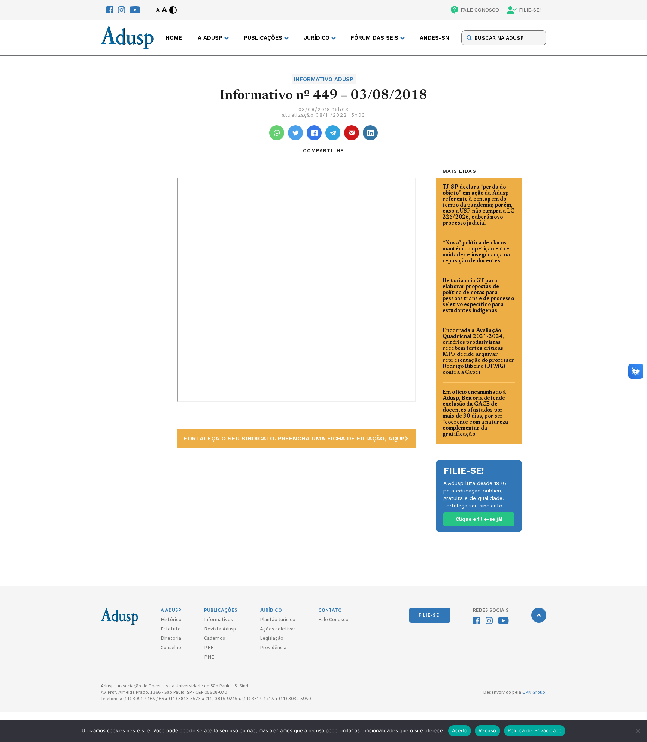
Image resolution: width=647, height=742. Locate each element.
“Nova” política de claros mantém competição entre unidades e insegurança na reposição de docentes (476, 252)
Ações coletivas (278, 629)
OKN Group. (534, 692)
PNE (209, 657)
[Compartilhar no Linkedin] (370, 132)
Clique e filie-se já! (479, 519)
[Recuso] (637, 731)
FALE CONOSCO (480, 10)
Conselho (171, 648)
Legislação (271, 639)
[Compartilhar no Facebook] (314, 132)
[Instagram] (121, 9)
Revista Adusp (220, 629)
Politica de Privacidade (535, 730)
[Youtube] (135, 9)
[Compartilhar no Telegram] (332, 132)
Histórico (171, 620)
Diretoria (171, 639)
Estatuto (171, 629)
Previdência (273, 648)
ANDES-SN (434, 37)
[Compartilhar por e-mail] (351, 132)
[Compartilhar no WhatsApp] (276, 132)
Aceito (460, 730)
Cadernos (214, 639)
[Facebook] (109, 9)
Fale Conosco (333, 620)
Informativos (218, 620)
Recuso (487, 730)
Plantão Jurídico (277, 620)
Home (174, 37)
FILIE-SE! (530, 10)
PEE (208, 648)
